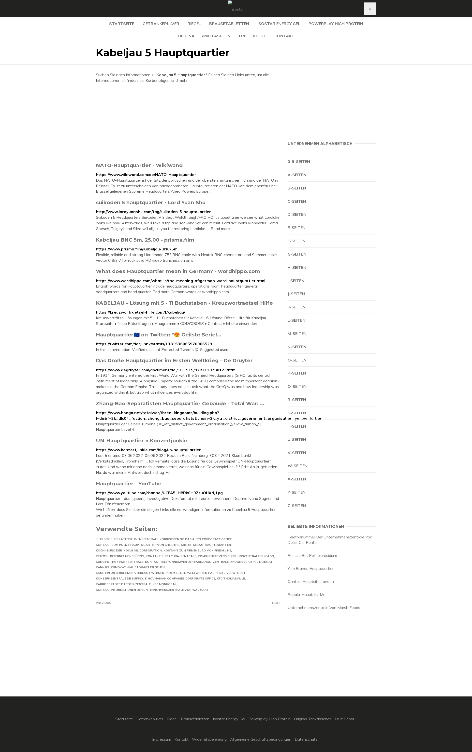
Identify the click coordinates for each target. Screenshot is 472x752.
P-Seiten (297, 373)
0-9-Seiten (299, 161)
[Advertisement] (188, 122)
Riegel (194, 23)
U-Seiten (297, 439)
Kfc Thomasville (231, 578)
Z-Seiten (297, 505)
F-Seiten (297, 240)
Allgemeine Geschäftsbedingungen (260, 739)
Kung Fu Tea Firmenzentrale (119, 562)
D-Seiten (297, 214)
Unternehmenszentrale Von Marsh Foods (324, 607)
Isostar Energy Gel (278, 23)
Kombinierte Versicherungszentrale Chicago (236, 556)
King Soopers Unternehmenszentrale (127, 539)
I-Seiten (296, 280)
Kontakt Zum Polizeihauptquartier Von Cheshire (137, 545)
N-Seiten (297, 346)
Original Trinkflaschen (204, 35)
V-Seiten (297, 452)
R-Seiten (297, 399)
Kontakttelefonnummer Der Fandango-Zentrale (187, 562)
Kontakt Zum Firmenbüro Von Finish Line (197, 550)
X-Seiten (297, 479)
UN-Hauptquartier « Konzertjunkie (141, 440)
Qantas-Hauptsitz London (311, 581)
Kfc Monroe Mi (164, 584)
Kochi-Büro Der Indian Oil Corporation (129, 550)
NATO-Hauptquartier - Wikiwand (139, 165)
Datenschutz (306, 739)
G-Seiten (297, 254)
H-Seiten (297, 267)
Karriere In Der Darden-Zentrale (123, 584)
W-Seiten (298, 465)
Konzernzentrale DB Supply (119, 578)
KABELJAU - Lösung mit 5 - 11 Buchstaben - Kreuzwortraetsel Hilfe (184, 303)
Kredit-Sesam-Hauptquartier (206, 545)
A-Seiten (297, 174)
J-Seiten (296, 293)
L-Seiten (296, 320)
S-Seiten (297, 412)
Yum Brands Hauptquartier (311, 568)
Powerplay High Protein (336, 23)
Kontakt (284, 35)
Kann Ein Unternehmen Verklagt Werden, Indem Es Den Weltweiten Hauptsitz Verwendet (171, 573)
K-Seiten (297, 306)
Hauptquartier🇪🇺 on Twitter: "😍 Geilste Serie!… (158, 335)
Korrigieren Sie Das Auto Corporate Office (196, 539)
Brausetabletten (229, 23)
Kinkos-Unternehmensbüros (120, 556)
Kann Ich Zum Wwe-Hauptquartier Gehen (130, 567)
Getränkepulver (161, 23)
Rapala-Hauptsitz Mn (306, 594)
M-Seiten (297, 333)
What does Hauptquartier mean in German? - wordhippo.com (178, 271)
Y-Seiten (297, 492)
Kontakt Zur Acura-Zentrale (171, 556)
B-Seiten (297, 188)
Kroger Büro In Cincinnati (251, 562)
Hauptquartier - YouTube (129, 483)
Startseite (121, 23)
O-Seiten (297, 360)
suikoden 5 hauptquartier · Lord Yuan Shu (151, 202)
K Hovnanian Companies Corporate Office (180, 578)
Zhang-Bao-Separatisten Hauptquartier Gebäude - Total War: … (180, 403)
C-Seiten (297, 201)
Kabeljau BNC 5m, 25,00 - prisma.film (145, 240)
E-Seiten (297, 227)
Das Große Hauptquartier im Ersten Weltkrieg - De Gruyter (174, 360)
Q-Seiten (297, 386)
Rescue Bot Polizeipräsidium (312, 555)
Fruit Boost (252, 35)
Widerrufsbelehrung (209, 739)
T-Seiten (297, 426)
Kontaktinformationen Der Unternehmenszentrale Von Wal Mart (152, 590)
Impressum (161, 739)
